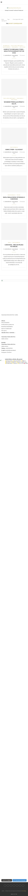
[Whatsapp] (20, 885)
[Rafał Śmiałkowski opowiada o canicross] (14, 184)
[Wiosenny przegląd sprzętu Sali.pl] (14, 87)
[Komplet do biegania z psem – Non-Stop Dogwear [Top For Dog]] (14, 34)
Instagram (3, 352)
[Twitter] (10, 13)
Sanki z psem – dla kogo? (14, 149)
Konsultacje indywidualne (7, 326)
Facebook (9, 352)
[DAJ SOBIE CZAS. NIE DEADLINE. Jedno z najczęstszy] (10, 496)
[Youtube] (14, 885)
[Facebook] (8, 13)
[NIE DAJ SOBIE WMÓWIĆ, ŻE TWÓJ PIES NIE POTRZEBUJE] (10, 752)
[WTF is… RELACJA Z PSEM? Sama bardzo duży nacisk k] (3, 495)
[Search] (26, 2)
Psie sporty (4, 330)
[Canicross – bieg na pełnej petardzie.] (14, 231)
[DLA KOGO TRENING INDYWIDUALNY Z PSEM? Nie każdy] (17, 476)
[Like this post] (10, 71)
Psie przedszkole (5, 322)
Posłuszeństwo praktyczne (7, 324)
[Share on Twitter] (14, 71)
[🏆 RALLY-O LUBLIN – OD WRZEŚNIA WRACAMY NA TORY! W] (3, 752)
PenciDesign (24, 890)
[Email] (17, 885)
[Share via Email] (17, 71)
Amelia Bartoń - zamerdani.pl (11, 55)
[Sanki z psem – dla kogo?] (14, 136)
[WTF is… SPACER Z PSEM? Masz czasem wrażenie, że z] (25, 477)
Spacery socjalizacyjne (6, 328)
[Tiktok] (19, 13)
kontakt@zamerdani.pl (10, 350)
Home (2, 19)
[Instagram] (11, 885)
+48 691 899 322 (9, 348)
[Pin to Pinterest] (15, 71)
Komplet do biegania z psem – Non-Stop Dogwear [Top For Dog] (14, 51)
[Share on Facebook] (12, 71)
